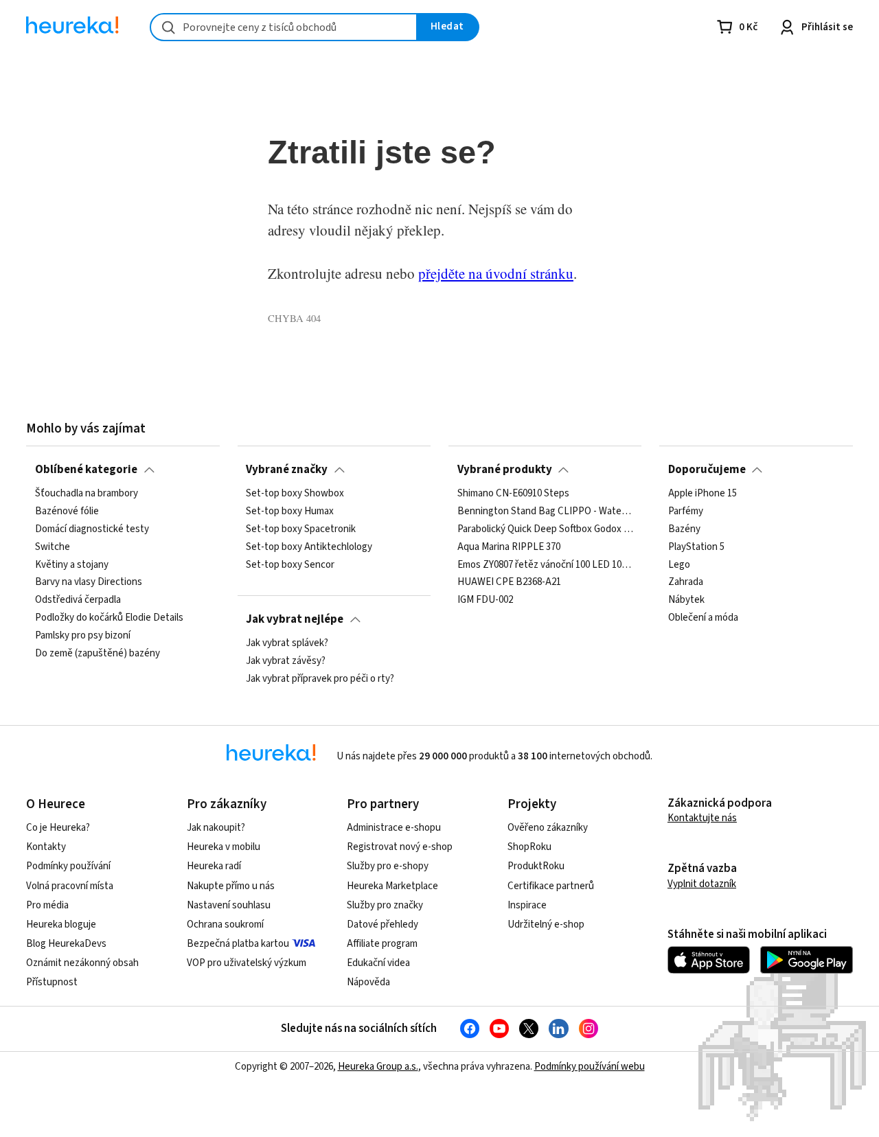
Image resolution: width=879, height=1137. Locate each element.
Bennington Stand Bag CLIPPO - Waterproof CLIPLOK (545, 511)
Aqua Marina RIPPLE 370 (508, 547)
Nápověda (368, 982)
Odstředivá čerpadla (78, 601)
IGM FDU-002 (485, 601)
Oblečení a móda (703, 618)
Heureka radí (214, 866)
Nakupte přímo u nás (231, 886)
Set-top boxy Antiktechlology (309, 547)
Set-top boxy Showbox (295, 494)
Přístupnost (52, 982)
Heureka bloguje (61, 924)
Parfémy (685, 511)
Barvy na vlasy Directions (88, 583)
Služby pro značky (385, 905)
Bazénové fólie (67, 511)
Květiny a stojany (72, 565)
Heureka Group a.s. (378, 1066)
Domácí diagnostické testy (92, 529)
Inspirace (527, 905)
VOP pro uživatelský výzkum (246, 963)
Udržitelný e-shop (545, 924)
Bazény (684, 529)
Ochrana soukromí (225, 924)
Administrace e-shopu (394, 827)
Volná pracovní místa (69, 886)
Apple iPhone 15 (702, 494)
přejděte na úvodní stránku (495, 273)
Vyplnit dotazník (701, 884)
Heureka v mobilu (223, 847)
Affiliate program (382, 944)
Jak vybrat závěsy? (286, 661)
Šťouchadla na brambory (86, 494)
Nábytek (686, 601)
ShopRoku (529, 847)
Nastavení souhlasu (229, 905)
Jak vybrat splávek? (287, 643)
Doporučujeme (707, 469)
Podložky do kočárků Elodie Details (109, 618)
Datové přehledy (382, 924)
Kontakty (46, 847)
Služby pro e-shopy (388, 866)
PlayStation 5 (696, 547)
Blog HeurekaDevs (66, 944)
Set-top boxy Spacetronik (301, 529)
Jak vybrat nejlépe (294, 619)
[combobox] (284, 27)
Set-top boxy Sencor (290, 565)
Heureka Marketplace (392, 886)
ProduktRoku (535, 866)
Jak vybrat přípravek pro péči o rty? (320, 679)
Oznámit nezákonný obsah (82, 963)
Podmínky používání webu (589, 1066)
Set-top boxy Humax (290, 511)
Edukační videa (378, 963)
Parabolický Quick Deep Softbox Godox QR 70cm (545, 529)
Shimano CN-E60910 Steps (513, 494)
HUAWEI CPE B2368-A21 (509, 583)
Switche (52, 547)
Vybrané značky (287, 469)
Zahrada (685, 583)
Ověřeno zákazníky (547, 827)
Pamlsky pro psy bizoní (82, 636)
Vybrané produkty (504, 469)
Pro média (47, 905)
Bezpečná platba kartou (238, 944)
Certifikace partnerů (550, 886)
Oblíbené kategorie (86, 469)
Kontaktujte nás (702, 818)
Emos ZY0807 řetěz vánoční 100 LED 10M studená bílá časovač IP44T (545, 565)
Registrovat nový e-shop (400, 847)
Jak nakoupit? (216, 827)
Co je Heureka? (58, 827)
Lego (679, 565)
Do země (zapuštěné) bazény (97, 654)
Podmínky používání (68, 866)
